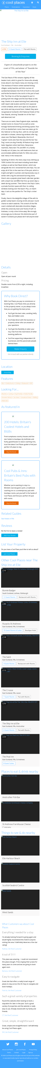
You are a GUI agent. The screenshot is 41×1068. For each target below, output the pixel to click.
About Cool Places (7, 1050)
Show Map (7, 372)
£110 (4, 670)
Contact (16, 1052)
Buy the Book (11, 452)
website (37, 1055)
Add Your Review (10, 535)
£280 (4, 604)
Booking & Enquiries (20, 56)
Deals (34, 7)
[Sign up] (32, 2)
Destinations (16, 7)
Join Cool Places (9, 554)
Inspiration (26, 7)
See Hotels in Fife (7, 519)
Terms (9, 1052)
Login (23, 1052)
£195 (4, 571)
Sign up (30, 1052)
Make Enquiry (20, 349)
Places (7, 7)
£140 (4, 637)
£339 (4, 737)
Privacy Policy (33, 1050)
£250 (4, 703)
